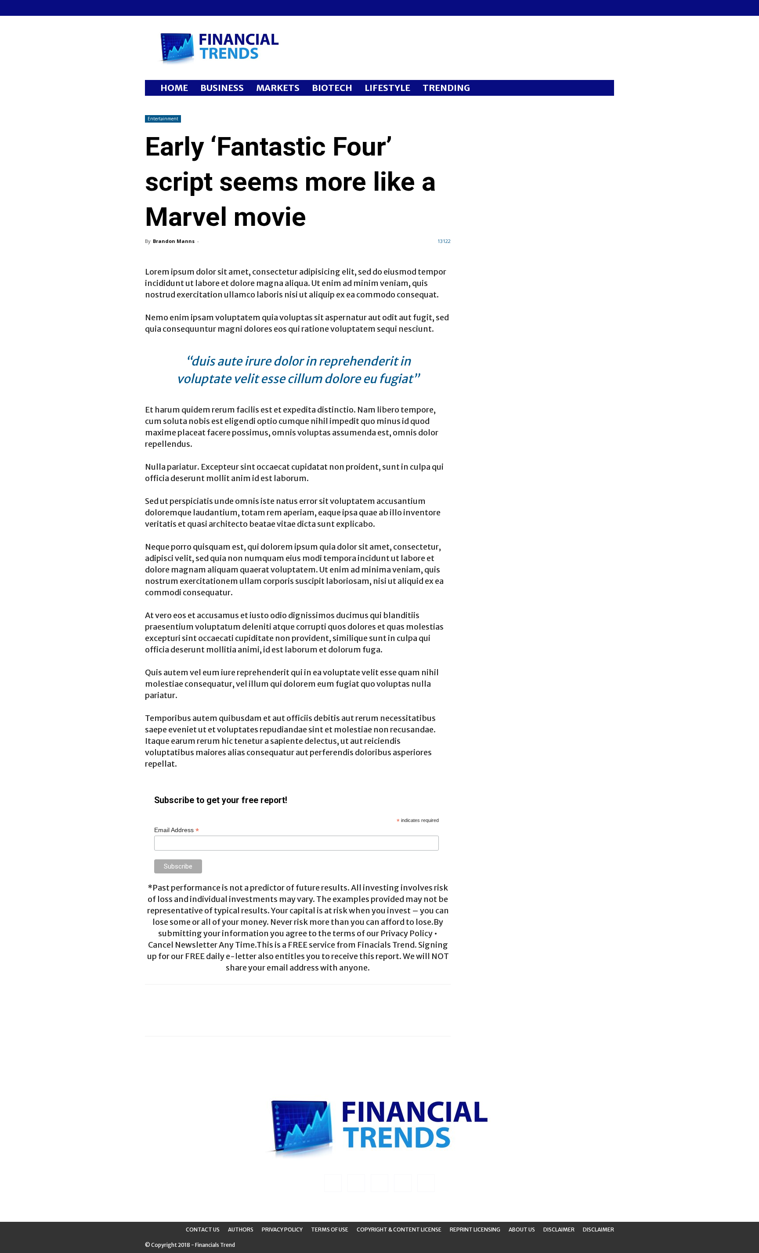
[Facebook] (151, 8)
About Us (522, 1229)
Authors (240, 1229)
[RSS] (180, 8)
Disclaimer (559, 1229)
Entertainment (163, 119)
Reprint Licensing (475, 1229)
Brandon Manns (174, 241)
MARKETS (278, 87)
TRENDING (446, 87)
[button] (603, 88)
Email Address (176, 830)
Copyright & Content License (399, 1229)
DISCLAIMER (598, 1229)
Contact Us (203, 1229)
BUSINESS (222, 87)
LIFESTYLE (387, 87)
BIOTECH (332, 87)
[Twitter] (195, 8)
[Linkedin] (166, 8)
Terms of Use (329, 1229)
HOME (174, 87)
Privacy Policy (282, 1229)
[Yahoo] (209, 8)
